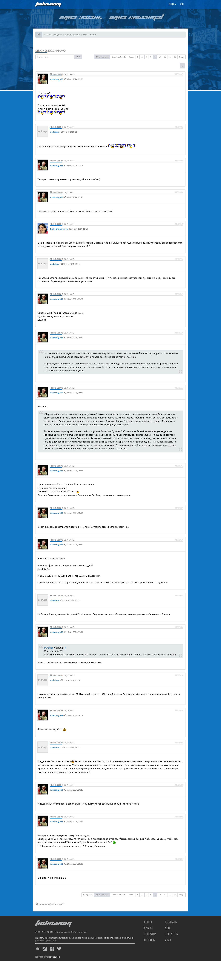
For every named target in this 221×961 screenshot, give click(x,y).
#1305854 (179, 859)
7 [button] (146, 57)
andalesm (55, 131)
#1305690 (179, 675)
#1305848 (179, 816)
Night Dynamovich (59, 228)
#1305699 (179, 742)
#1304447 (179, 74)
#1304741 (179, 294)
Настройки (87, 895)
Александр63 (56, 79)
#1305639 (179, 540)
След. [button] (181, 57)
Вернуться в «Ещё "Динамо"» (50, 904)
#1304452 (179, 127)
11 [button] (165, 57)
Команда (148, 928)
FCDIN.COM (48, 4)
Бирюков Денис (54, 957)
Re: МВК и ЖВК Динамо (62, 74)
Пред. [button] (131, 57)
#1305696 (179, 710)
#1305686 (179, 627)
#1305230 (179, 333)
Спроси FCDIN (171, 934)
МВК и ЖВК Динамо (50, 50)
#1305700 (179, 785)
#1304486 (179, 192)
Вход (182, 4)
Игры (167, 928)
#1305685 (179, 595)
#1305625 (179, 508)
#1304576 (179, 259)
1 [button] (137, 57)
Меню (171, 4)
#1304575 (179, 224)
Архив (168, 940)
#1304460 (179, 160)
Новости (148, 922)
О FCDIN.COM (149, 940)
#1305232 (179, 388)
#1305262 (179, 466)
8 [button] (150, 57)
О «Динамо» (171, 922)
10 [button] (160, 57)
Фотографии (150, 934)
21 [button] (175, 57)
